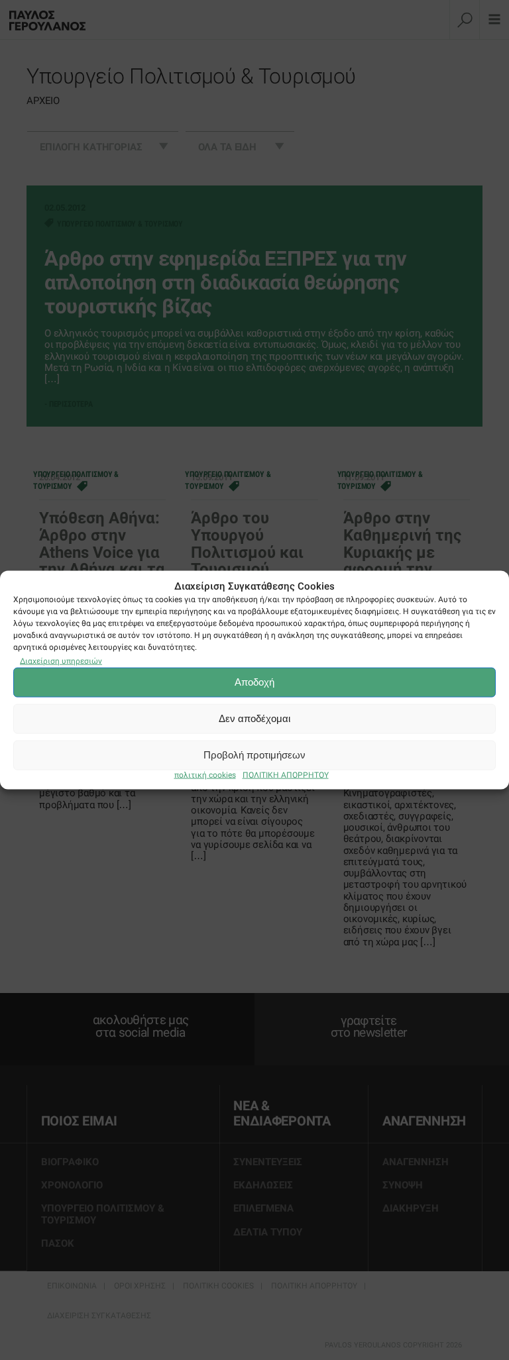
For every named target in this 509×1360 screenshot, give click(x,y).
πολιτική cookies (205, 774)
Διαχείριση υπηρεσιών (61, 660)
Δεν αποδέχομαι (254, 718)
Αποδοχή (254, 682)
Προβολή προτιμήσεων (254, 754)
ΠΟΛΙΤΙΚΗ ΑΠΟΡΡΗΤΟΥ (286, 774)
